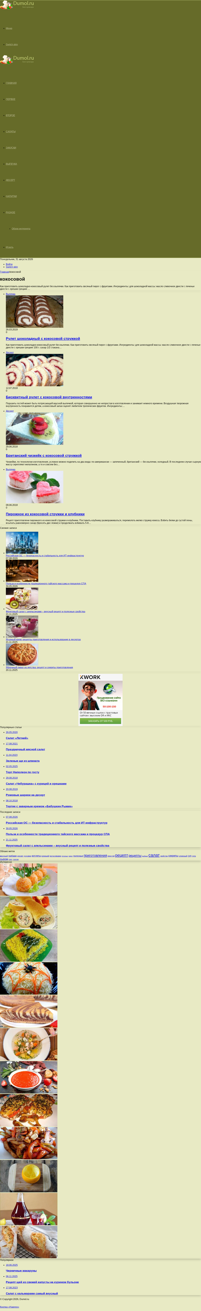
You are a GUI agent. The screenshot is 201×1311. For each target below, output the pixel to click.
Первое (10, 99)
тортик (16, 859)
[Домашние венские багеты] (28, 1257)
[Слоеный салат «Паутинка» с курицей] (28, 994)
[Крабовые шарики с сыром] (28, 895)
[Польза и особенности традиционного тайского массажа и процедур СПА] (22, 581)
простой (111, 856)
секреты (173, 855)
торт (10, 859)
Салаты (10, 131)
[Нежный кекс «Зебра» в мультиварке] (28, 1027)
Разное (10, 212)
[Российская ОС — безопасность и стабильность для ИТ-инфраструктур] (22, 553)
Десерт (10, 180)
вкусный (4, 856)
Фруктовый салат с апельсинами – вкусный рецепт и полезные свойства (45, 611)
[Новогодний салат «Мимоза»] (28, 961)
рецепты (135, 855)
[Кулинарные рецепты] (17, 10)
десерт (20, 856)
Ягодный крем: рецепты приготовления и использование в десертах (43, 639)
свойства (164, 856)
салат (154, 855)
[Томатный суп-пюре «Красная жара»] (28, 1092)
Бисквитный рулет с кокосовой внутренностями (49, 397)
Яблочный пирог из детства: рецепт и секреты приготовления (39, 667)
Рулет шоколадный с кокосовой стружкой (43, 339)
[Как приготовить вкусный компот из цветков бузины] (28, 1224)
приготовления (95, 855)
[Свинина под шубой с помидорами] (28, 1125)
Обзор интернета (21, 228)
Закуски (11, 148)
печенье (65, 856)
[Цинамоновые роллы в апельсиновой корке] (28, 1191)
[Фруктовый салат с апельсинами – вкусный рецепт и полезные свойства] (22, 609)
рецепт (121, 855)
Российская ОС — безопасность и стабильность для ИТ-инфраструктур (45, 555)
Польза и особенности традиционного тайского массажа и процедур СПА (46, 583)
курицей (45, 856)
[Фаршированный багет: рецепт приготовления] (28, 928)
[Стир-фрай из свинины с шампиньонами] (28, 1158)
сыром (4, 859)
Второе (10, 115)
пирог (71, 856)
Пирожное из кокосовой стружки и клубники (45, 514)
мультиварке (55, 856)
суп (189, 856)
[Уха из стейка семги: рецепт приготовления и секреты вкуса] (28, 1059)
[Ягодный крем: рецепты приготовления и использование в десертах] (22, 637)
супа (194, 856)
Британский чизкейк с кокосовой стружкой (44, 455)
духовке (27, 856)
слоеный (183, 856)
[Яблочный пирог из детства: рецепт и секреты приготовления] (22, 665)
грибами (12, 856)
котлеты (36, 855)
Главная (4, 272)
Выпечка (11, 164)
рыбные (145, 856)
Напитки (11, 196)
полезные (78, 856)
